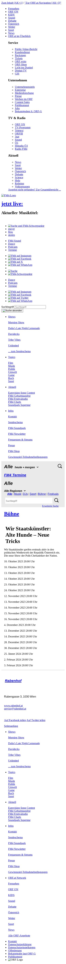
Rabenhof (13, 681)
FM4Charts (14, 401)
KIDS (11, 14)
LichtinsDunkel (24, 67)
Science (19, 177)
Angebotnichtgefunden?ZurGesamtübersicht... (34, 189)
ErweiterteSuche (50, 506)
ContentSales (22, 102)
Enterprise (20, 89)
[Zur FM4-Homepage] (8, 195)
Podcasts (12, 246)
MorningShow (16, 322)
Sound (11, 17)
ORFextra (20, 61)
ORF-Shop (21, 64)
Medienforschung (24, 93)
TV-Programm (22, 127)
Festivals (53, 494)
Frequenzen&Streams (20, 439)
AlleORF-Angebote (19, 935)
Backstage (20, 55)
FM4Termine (15, 475)
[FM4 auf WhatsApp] (20, 264)
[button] (26, 225)
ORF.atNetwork (17, 877)
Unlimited (13, 345)
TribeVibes (14, 339)
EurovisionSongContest (21, 392)
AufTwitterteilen (35, 720)
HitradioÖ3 (21, 145)
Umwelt (12, 372)
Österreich (13, 23)
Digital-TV (21, 70)
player (11, 228)
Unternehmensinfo (25, 86)
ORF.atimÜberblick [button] (19, 36)
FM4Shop (14, 451)
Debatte (12, 20)
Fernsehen (13, 8)
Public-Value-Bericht (26, 49)
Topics (11, 357)
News (11, 33)
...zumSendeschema (19, 351)
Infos (11, 410)
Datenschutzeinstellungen (21, 947)
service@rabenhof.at (15, 708)
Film (10, 362)
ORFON (13, 11)
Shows (11, 316)
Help (17, 180)
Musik (11, 365)
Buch (11, 378)
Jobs (17, 108)
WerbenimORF (24, 99)
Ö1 (16, 142)
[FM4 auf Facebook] (19, 258)
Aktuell (12, 387)
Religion (19, 183)
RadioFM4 (21, 148)
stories (11, 235)
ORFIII (19, 133)
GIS (17, 73)
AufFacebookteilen (15, 720)
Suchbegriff (7, 306)
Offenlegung (15, 950)
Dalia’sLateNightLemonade (24, 328)
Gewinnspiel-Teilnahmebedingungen (28, 457)
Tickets (19, 58)
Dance (11, 243)
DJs (25, 494)
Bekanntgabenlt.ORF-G (28, 111)
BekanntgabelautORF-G (22, 953)
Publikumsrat (22, 105)
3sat (17, 136)
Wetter (11, 26)
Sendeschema (15, 422)
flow (10, 231)
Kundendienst (22, 52)
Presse (18, 96)
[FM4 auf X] (15, 261)
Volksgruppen (22, 186)
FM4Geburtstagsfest (19, 395)
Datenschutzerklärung (19, 944)
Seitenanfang (11, 726)
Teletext (19, 130)
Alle (9, 494)
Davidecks (13, 334)
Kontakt (12, 416)
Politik (11, 369)
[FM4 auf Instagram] (19, 255)
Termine (12, 249)
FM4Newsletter (17, 433)
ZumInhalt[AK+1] (12, 2)
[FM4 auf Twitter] (18, 297)
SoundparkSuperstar (19, 405)
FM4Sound (14, 240)
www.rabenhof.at (13, 705)
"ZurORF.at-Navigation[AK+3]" (43, 2)
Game (11, 375)
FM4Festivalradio (18, 398)
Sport (11, 30)
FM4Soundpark (17, 428)
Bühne (42, 494)
